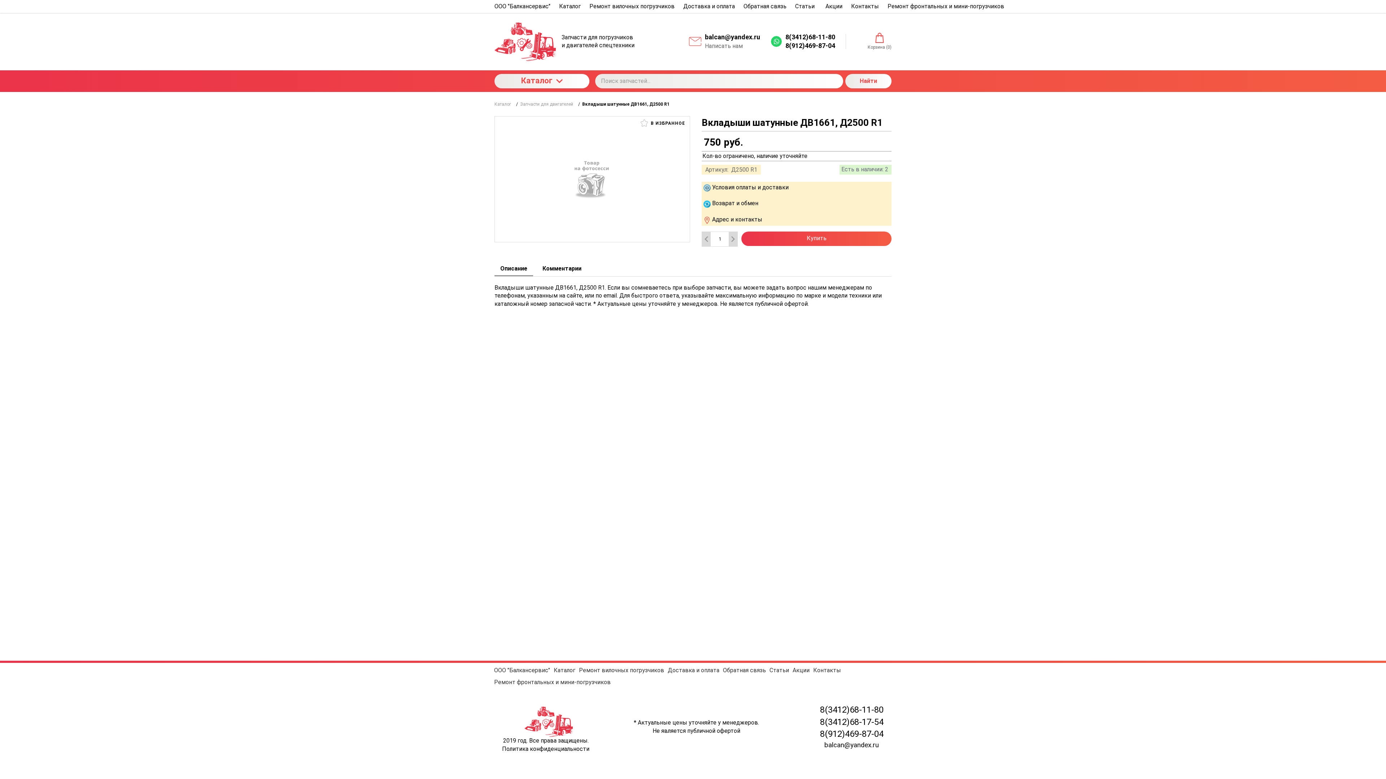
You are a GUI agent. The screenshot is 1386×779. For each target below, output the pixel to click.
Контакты (827, 670)
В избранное (667, 123)
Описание (513, 268)
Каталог (537, 80)
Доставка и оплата (693, 670)
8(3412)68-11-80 (852, 710)
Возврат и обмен (735, 203)
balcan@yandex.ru (732, 37)
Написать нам (724, 46)
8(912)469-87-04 (852, 734)
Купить (817, 238)
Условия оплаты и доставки (750, 187)
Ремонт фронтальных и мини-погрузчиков (552, 682)
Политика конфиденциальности (545, 748)
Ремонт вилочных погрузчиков (621, 670)
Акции (801, 670)
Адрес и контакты (737, 219)
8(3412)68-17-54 (852, 722)
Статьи (779, 670)
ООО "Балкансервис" (522, 670)
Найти (868, 81)
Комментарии (561, 268)
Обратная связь (744, 670)
